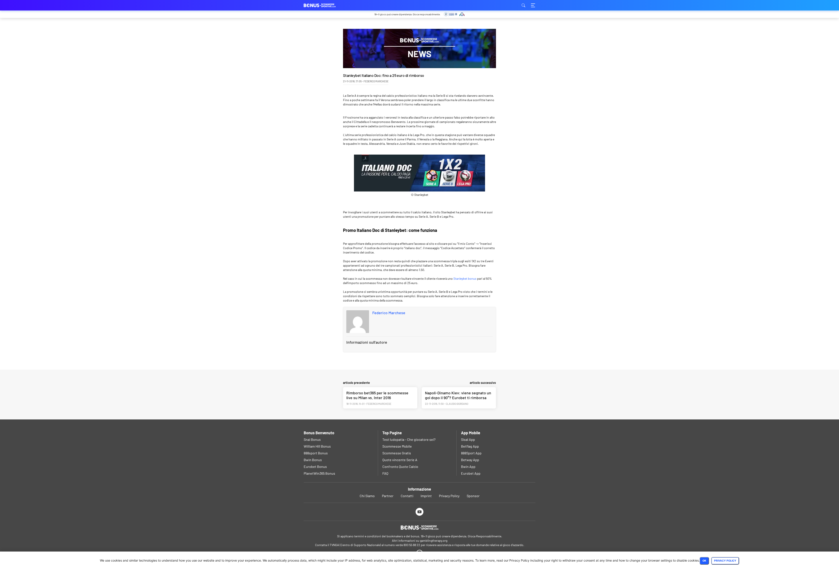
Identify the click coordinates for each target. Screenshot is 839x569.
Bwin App (468, 466)
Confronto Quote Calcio (400, 466)
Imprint (426, 496)
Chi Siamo (367, 496)
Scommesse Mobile (397, 446)
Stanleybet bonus (465, 278)
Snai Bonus (312, 439)
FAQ (385, 473)
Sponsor (473, 496)
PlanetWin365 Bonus (319, 473)
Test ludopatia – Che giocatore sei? (408, 439)
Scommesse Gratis (396, 453)
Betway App (470, 460)
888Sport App (471, 453)
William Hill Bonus (317, 446)
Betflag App (470, 446)
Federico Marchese (388, 312)
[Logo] (419, 527)
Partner (387, 496)
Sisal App (468, 439)
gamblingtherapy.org (433, 540)
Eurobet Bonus (315, 466)
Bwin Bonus (313, 460)
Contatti (407, 496)
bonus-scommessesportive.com (325, 5)
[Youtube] (420, 512)
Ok (704, 560)
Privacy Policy (449, 496)
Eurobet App (470, 473)
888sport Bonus (316, 453)
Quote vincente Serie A (399, 460)
